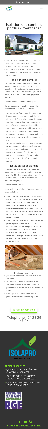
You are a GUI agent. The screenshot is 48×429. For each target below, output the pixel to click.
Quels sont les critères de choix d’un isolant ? (21, 371)
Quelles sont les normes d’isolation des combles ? (21, 377)
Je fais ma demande (24, 309)
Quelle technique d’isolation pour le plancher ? (23, 383)
